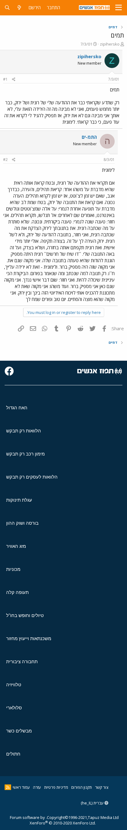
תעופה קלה (17, 592)
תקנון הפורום (81, 787)
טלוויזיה (13, 684)
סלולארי (14, 707)
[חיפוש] (7, 7)
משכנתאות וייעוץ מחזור (28, 638)
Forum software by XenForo (53, 820)
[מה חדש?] (19, 7)
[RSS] (8, 787)
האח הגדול (16, 407)
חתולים (13, 753)
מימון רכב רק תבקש (25, 453)
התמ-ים (89, 137)
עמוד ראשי (21, 787)
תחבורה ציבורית (22, 661)
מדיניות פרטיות (56, 787)
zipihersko (110, 44)
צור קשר (101, 787)
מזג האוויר (16, 546)
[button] (118, 7)
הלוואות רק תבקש (23, 430)
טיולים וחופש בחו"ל (25, 615)
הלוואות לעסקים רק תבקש (32, 476)
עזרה (37, 787)
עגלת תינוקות (19, 500)
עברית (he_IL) (92, 803)
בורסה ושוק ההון (22, 523)
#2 (5, 159)
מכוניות (13, 569)
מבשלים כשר (19, 730)
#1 (5, 79)
